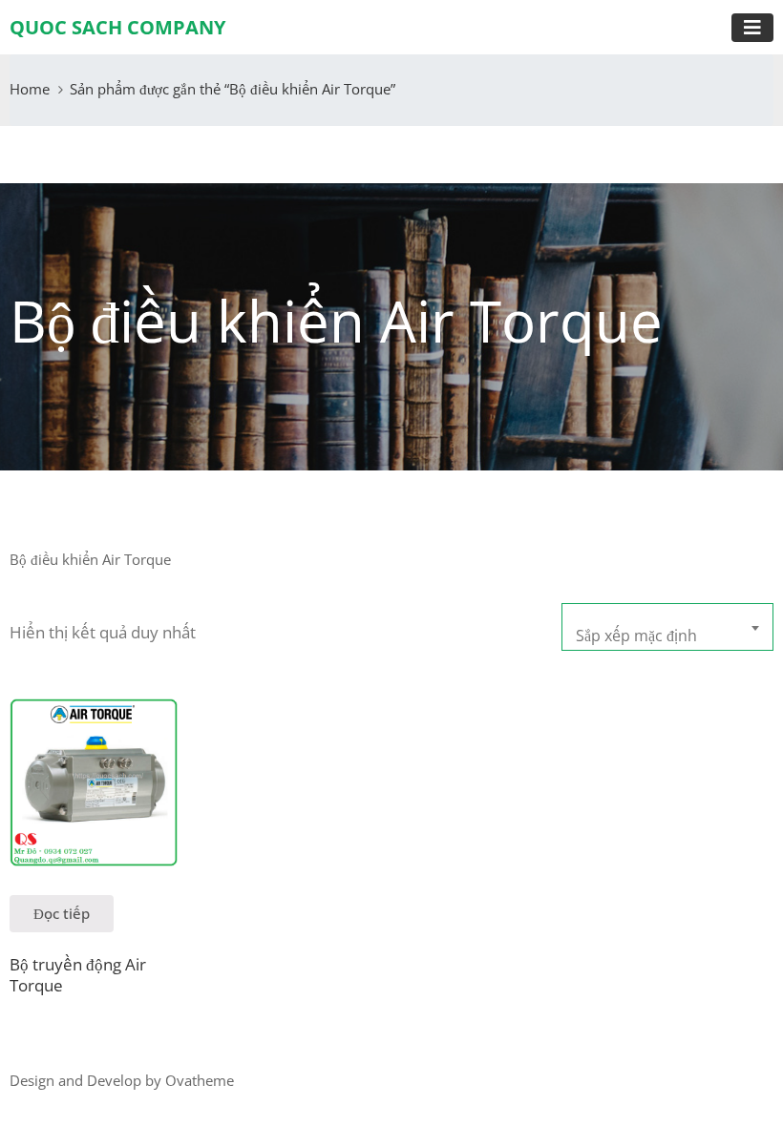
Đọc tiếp (61, 913)
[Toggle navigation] (752, 27)
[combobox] (667, 627)
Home (30, 88)
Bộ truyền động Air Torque (78, 974)
